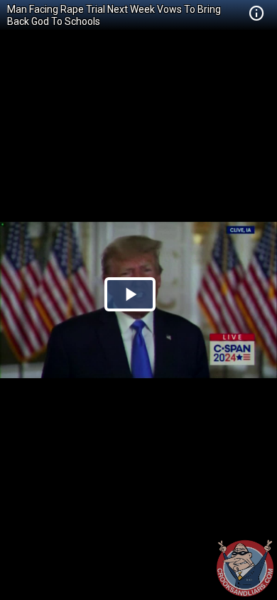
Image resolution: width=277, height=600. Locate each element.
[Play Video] (130, 294)
